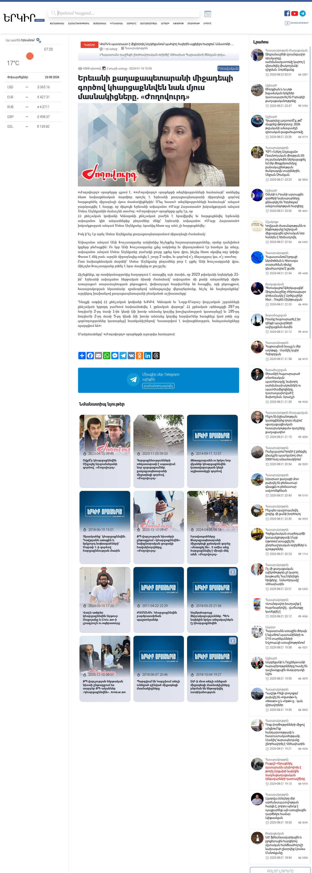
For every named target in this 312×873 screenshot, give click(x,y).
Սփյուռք (178, 23)
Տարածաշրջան (148, 23)
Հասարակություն (78, 23)
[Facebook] (287, 13)
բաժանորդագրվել (158, 386)
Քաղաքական (57, 23)
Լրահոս (260, 42)
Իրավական (116, 23)
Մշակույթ (194, 23)
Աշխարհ (131, 23)
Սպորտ (207, 23)
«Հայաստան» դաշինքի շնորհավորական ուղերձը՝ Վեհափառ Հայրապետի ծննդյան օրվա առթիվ (162, 44)
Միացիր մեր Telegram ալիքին (160, 376)
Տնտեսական (99, 23)
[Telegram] (302, 13)
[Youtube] (294, 13)
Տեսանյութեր (300, 22)
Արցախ (165, 23)
